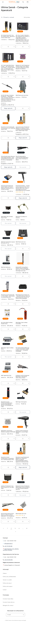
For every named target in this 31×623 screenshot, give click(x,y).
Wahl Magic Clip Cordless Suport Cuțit (7, 217)
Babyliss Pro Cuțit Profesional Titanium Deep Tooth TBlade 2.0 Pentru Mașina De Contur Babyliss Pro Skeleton (22, 67)
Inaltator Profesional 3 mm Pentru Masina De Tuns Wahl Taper (7, 487)
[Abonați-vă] (23, 614)
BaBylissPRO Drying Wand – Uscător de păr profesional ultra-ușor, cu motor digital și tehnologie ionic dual (23, 269)
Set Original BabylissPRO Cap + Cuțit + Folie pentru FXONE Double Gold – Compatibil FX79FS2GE (22, 349)
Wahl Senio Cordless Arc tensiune (21, 217)
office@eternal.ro (8, 543)
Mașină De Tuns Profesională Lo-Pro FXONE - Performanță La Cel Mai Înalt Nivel (7, 296)
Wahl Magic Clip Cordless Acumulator (21, 323)
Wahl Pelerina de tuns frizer (22, 95)
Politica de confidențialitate (9, 576)
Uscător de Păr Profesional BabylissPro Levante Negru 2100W (22, 432)
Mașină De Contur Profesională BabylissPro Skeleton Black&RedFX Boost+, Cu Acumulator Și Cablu (7, 404)
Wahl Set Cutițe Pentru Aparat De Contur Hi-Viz (8, 242)
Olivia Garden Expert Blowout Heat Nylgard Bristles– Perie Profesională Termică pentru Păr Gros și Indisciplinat (8, 158)
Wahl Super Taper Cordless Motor (7, 348)
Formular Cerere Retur (8, 599)
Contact (4, 589)
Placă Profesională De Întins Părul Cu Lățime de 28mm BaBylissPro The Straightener (7, 515)
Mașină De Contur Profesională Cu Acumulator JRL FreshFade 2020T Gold (7, 458)
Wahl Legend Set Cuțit (6, 375)
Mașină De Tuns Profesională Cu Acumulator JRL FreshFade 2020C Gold (8, 128)
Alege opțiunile (8, 108)
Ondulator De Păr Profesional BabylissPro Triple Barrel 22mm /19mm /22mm (22, 376)
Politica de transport (7, 586)
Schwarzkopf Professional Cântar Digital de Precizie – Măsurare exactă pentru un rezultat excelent (7, 187)
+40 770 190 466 (8, 546)
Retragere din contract (8, 605)
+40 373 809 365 (8, 559)
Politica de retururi (7, 583)
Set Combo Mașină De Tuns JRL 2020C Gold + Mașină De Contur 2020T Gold (8, 36)
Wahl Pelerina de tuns (21, 242)
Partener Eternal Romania (13, 620)
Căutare (4, 573)
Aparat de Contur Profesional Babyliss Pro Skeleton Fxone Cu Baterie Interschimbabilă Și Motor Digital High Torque (23, 128)
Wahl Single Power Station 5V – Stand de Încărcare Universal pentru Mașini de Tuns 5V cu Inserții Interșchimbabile (23, 296)
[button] (2, 2)
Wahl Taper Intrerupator (21, 401)
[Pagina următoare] (15, 531)
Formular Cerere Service (8, 602)
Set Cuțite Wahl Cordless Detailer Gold (6, 323)
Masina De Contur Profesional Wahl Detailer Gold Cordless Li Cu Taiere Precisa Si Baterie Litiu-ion (23, 487)
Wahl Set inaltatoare (5, 267)
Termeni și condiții (7, 580)
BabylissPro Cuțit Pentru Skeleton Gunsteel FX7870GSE (8, 431)
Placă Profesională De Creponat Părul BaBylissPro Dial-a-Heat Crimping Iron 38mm (22, 158)
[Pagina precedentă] (3, 528)
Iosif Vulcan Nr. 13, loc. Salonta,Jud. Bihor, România (11, 549)
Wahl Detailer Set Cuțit (21, 513)
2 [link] (11, 528)
